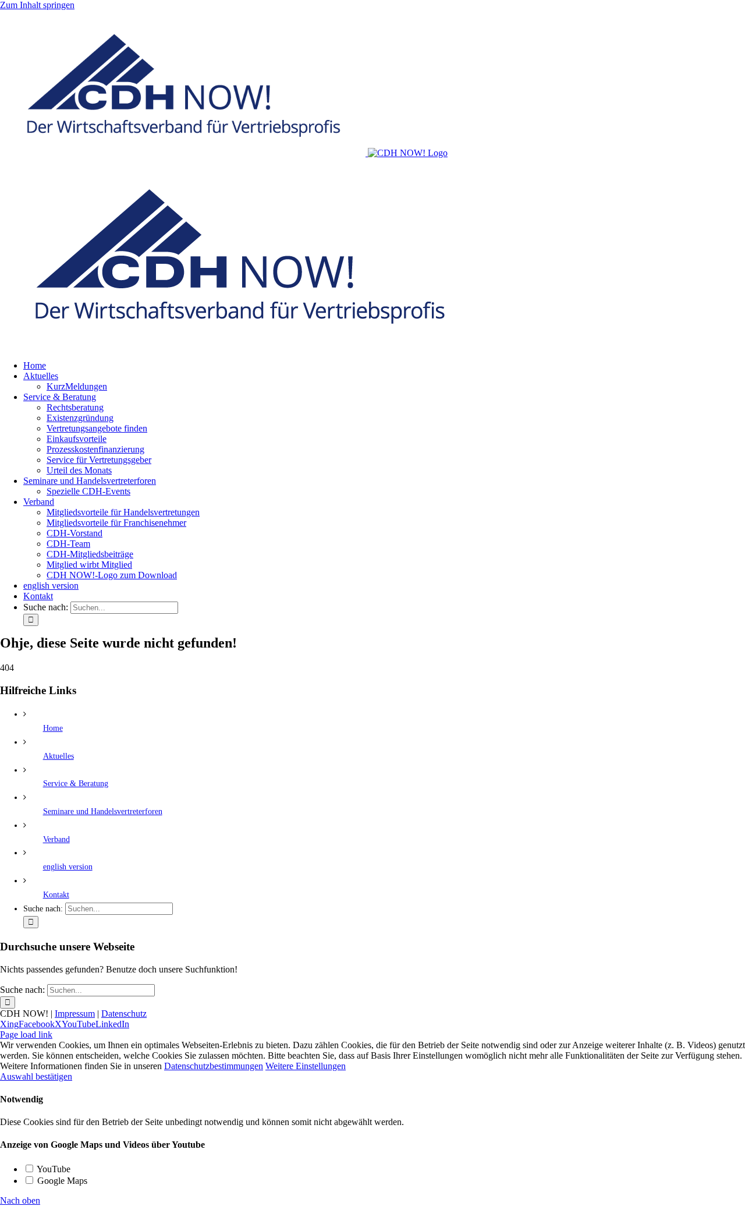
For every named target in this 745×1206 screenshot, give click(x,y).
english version (68, 866)
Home (53, 728)
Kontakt (56, 894)
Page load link (26, 1034)
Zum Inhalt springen (37, 5)
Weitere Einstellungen (305, 1066)
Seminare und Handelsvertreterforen (102, 811)
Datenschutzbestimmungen (213, 1066)
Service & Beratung (75, 783)
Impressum (75, 1013)
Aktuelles (58, 756)
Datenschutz (124, 1013)
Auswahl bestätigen (36, 1076)
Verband (56, 839)
